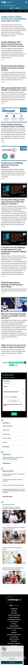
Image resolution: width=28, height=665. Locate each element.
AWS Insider (14, 613)
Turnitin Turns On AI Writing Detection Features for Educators (12, 165)
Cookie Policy (19, 655)
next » (16, 365)
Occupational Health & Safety (14, 628)
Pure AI (14, 630)
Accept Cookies (12, 662)
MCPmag (14, 624)
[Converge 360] (14, 599)
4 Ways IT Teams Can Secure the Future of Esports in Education (13, 346)
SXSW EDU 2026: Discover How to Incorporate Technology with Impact (12, 507)
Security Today (14, 637)
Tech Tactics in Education (14, 643)
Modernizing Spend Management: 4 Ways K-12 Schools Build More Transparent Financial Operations (14, 490)
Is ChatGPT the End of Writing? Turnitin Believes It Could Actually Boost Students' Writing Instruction (13, 250)
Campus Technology (14, 617)
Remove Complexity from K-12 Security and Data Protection (14, 474)
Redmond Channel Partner (14, 634)
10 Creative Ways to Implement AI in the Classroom (13, 480)
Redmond (14, 632)
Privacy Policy (14, 397)
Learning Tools (6, 434)
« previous (5, 362)
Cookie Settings (12, 658)
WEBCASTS (7, 454)
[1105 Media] (14, 605)
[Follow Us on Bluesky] (11, 8)
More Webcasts (6, 463)
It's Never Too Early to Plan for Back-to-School (12, 548)
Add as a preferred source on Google (9, 5)
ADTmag (14, 611)
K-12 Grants (19, 11)
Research (5, 442)
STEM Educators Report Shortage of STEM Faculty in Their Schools (12, 284)
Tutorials (13, 11)
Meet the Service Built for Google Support (13, 485)
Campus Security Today (14, 615)
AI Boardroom (14, 608)
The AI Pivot (14, 645)
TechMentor (14, 641)
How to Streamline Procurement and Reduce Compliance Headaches (14, 528)
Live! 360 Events (14, 621)
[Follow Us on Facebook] (13, 8)
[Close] (21, 647)
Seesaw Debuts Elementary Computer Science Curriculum (13, 125)
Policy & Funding (7, 438)
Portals (6, 423)
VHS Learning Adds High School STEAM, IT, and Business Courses (13, 89)
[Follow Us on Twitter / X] (15, 8)
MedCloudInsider (14, 626)
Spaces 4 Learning (14, 639)
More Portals (6, 446)
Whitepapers (8, 471)
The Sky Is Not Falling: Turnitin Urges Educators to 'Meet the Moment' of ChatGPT (13, 201)
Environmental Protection (14, 619)
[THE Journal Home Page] (7, 2)
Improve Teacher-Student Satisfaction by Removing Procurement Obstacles (13, 568)
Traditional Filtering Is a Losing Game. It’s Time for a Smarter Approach (13, 458)
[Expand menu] (26, 2)
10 (12, 365)
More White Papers (7, 496)
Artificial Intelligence (8, 426)
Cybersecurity (6, 430)
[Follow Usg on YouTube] (17, 8)
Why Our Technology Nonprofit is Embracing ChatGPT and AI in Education (13, 316)
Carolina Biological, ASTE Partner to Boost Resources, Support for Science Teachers (12, 44)
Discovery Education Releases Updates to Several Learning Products (13, 68)
